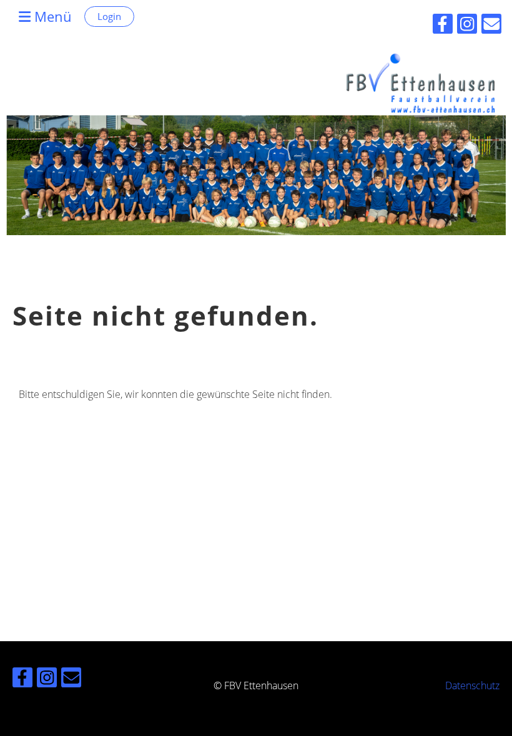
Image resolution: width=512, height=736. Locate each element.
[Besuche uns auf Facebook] (22, 679)
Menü (51, 16)
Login (109, 16)
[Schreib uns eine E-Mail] (71, 679)
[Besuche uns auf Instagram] (47, 679)
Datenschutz (472, 685)
